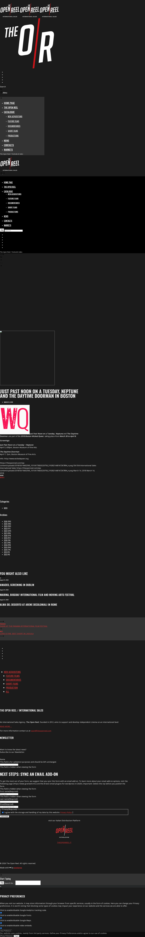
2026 (5, 521)
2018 (5, 540)
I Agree (16, 936)
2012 (5, 554)
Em (1, 477)
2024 (5, 526)
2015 (5, 547)
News (5, 508)
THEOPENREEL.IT (64, 842)
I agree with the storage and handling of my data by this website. (38, 812)
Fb (2, 477)
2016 (5, 545)
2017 (5, 542)
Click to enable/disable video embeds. (16, 925)
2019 (5, 538)
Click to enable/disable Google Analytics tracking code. (23, 910)
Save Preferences (6, 931)
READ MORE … (6, 726)
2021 (5, 533)
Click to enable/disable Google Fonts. (16, 915)
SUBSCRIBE (4, 816)
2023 (5, 528)
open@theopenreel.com (41, 731)
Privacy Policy (66, 812)
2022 (5, 531)
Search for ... (9, 883)
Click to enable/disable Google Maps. (15, 920)
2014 (5, 550)
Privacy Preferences (6, 936)
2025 (5, 524)
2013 (5, 552)
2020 (5, 535)
